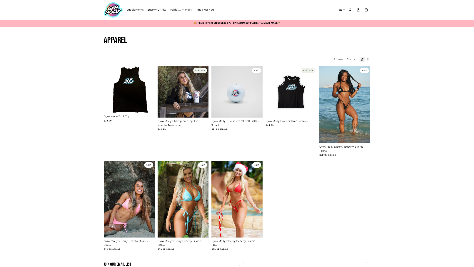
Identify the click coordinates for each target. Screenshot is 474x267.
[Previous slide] (109, 90)
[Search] (350, 10)
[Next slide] (149, 90)
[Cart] (366, 10)
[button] (351, 59)
